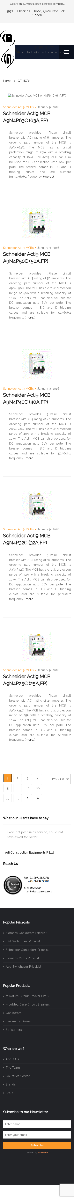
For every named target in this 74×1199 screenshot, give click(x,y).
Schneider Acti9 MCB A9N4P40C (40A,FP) (27, 398)
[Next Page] (28, 798)
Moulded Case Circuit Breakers (28, 1004)
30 (7, 798)
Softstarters (14, 1029)
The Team (13, 1067)
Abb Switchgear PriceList (23, 966)
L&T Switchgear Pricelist (23, 941)
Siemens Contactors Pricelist (26, 933)
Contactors (13, 1013)
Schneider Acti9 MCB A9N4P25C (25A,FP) (27, 679)
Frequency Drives (18, 1021)
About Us (12, 1059)
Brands (11, 1084)
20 (38, 788)
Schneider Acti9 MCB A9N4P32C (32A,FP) (27, 539)
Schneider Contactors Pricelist (27, 949)
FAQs (9, 1093)
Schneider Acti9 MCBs (18, 107)
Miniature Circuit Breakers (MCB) (28, 996)
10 (27, 788)
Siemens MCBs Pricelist (22, 958)
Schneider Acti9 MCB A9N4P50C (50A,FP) (27, 257)
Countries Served (18, 1076)
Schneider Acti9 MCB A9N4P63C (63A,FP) (27, 116)
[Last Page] (38, 798)
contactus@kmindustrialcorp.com (44, 52)
